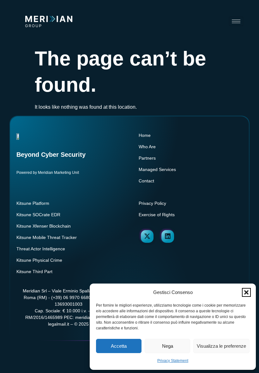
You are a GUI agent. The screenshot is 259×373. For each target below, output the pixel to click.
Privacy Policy (152, 203)
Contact (146, 180)
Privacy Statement (172, 360)
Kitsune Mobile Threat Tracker (46, 237)
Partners (147, 158)
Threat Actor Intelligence (40, 248)
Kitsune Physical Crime (39, 260)
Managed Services (157, 169)
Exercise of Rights (157, 214)
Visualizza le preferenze (221, 346)
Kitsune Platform (32, 203)
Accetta (119, 346)
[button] (246, 292)
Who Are (147, 146)
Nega (167, 346)
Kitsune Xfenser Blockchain (43, 226)
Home (145, 135)
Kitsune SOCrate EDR (38, 214)
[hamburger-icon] (236, 21)
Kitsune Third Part (34, 271)
